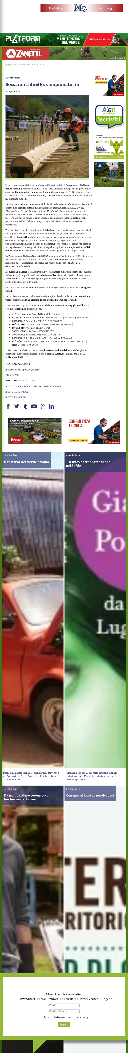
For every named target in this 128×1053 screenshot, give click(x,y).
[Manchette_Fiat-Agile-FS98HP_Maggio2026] (18, 13)
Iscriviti (64, 1024)
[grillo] (93, 443)
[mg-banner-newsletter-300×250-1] (109, 127)
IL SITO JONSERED (15, 397)
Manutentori (49, 999)
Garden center (88, 999)
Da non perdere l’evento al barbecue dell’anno (26, 797)
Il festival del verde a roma (26, 461)
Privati (68, 999)
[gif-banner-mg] (64, 59)
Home (8, 64)
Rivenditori (27, 999)
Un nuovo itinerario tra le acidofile (88, 463)
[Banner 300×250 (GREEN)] (109, 158)
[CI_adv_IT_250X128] (35, 443)
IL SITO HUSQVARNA (16, 391)
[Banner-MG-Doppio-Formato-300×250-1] (109, 185)
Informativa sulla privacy (71, 1017)
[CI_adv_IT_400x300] (109, 95)
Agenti (108, 999)
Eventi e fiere (12, 77)
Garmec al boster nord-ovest (90, 795)
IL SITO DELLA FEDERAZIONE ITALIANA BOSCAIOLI (33, 386)
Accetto (65, 1017)
